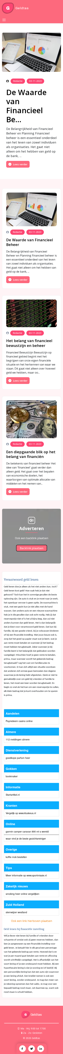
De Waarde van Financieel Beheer (29, 242)
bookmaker (12, 776)
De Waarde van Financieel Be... (26, 105)
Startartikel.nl (13, 794)
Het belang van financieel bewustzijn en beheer (29, 343)
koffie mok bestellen (16, 857)
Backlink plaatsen (31, 548)
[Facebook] (22, 1048)
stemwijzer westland (16, 912)
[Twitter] (31, 1048)
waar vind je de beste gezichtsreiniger (26, 838)
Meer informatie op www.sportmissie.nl (26, 875)
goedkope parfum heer (18, 757)
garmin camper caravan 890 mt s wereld (27, 831)
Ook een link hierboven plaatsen (31, 921)
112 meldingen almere (18, 739)
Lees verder (20, 164)
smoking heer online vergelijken (22, 893)
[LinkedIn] (40, 1048)
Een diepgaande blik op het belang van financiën (30, 454)
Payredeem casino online (19, 721)
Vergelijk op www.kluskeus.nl (21, 813)
